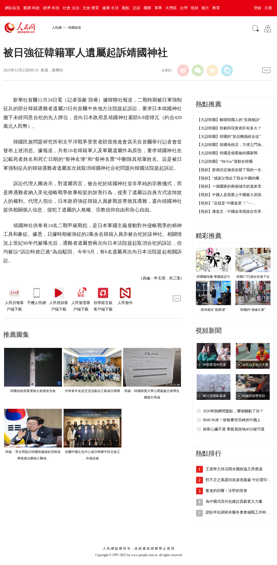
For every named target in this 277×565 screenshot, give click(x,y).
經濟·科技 (51, 8)
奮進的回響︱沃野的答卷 (226, 491)
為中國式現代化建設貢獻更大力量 (234, 501)
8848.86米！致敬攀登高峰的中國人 (232, 420)
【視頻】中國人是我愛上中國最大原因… (231, 195)
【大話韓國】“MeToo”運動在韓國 (225, 161)
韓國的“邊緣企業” (253, 310)
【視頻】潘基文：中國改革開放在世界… (231, 212)
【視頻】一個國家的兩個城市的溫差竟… (231, 186)
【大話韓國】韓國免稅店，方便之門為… (231, 145)
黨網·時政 (31, 8)
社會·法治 (71, 8)
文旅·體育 (91, 8)
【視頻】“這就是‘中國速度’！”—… (226, 203)
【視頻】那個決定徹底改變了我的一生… (231, 170)
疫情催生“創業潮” (213, 310)
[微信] (198, 70)
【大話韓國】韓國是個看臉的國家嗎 (227, 153)
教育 (216, 8)
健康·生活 (110, 8)
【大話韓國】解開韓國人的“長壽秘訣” (229, 120)
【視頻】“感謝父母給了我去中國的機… (230, 178)
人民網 (57, 28)
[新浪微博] (183, 70)
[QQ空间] (212, 70)
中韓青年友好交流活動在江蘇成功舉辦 (92, 391)
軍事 (158, 8)
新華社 (57, 70)
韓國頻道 (74, 28)
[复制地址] (227, 70)
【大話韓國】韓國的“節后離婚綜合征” (229, 137)
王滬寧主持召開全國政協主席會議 (234, 469)
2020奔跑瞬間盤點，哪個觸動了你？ (233, 411)
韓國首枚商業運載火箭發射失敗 (33, 391)
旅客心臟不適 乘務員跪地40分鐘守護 (234, 429)
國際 (147, 8)
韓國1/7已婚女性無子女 (253, 277)
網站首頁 (12, 8)
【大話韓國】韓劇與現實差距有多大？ (229, 128)
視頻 (194, 8)
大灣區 (171, 8)
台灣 (183, 8)
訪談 (136, 8)
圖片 (205, 8)
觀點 (126, 8)
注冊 (268, 8)
